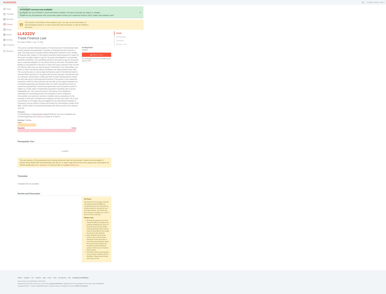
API (32, 278)
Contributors (62, 278)
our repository (41, 165)
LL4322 (39, 117)
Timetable (120, 41)
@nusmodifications (56, 283)
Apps (44, 278)
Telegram (27, 278)
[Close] (140, 12)
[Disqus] (48, 222)
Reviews (121, 44)
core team (79, 283)
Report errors (98, 55)
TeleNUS (38, 278)
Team (55, 278)
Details (119, 33)
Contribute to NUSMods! (80, 278)
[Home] (9, 2)
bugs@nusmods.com (71, 165)
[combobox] (364, 2)
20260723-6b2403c (81, 286)
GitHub (20, 278)
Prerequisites (121, 37)
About (49, 278)
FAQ (89, 61)
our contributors (98, 283)
